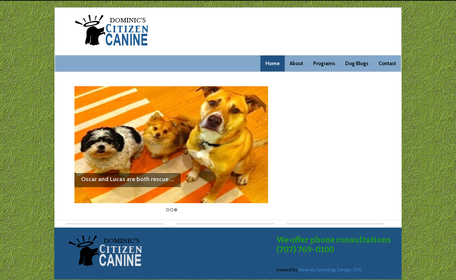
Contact (387, 63)
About (296, 63)
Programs (324, 63)
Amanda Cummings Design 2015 (330, 269)
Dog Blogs (357, 63)
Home (272, 63)
